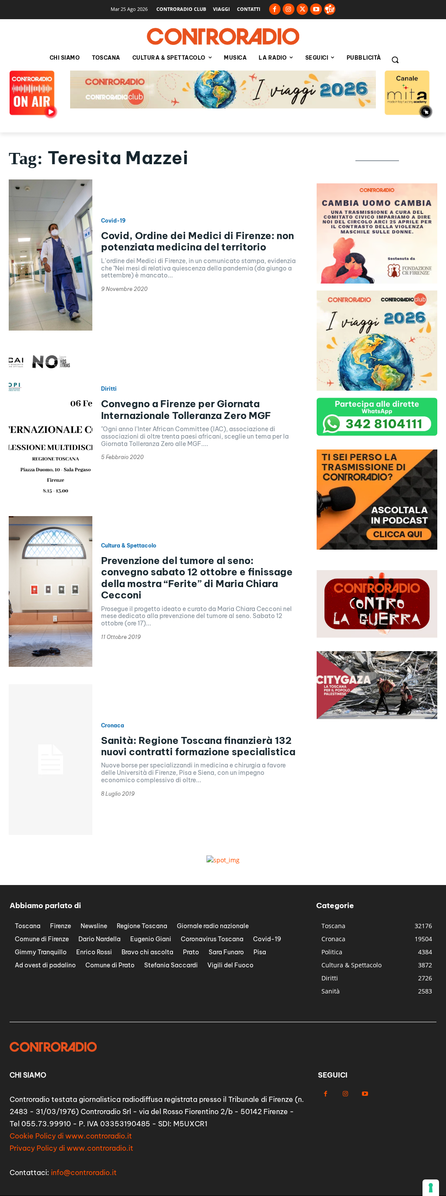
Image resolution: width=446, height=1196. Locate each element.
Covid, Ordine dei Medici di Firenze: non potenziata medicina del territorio (197, 241)
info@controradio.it (84, 1172)
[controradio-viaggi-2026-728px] (223, 106)
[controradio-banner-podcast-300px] (377, 547)
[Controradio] (223, 36)
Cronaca (112, 725)
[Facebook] (275, 9)
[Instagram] (288, 9)
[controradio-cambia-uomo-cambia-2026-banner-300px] (377, 281)
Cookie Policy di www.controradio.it (71, 1136)
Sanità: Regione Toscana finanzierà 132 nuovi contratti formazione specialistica (198, 746)
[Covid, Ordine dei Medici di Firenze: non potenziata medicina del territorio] (50, 254)
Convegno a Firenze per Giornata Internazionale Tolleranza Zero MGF (186, 409)
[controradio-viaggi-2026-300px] (377, 388)
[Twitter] (302, 9)
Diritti (109, 389)
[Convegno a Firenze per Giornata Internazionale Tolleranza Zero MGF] (50, 423)
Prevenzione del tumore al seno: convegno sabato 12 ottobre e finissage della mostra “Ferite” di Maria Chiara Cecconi (197, 577)
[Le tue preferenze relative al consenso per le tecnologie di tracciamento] (430, 1187)
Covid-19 (113, 220)
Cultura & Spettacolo (128, 545)
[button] (395, 60)
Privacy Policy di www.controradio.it (71, 1148)
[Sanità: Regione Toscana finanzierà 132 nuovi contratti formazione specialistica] (50, 759)
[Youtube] (316, 9)
